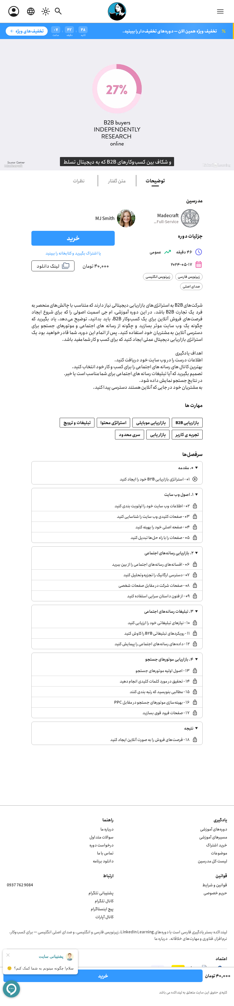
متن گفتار (117, 181)
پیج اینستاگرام (102, 908)
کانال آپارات (104, 916)
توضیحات (155, 181)
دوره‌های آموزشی (213, 829)
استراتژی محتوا (113, 422)
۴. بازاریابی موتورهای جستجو (169, 659)
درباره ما (107, 829)
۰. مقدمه (185, 467)
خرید (73, 238)
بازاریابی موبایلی (151, 422)
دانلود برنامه (103, 861)
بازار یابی (158, 434)
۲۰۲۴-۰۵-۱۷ (187, 264)
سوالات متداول (101, 837)
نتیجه (188, 728)
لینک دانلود (53, 266)
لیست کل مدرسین (212, 861)
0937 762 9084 (20, 884)
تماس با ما (105, 853)
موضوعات (219, 853)
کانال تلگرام (104, 900)
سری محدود (129, 434)
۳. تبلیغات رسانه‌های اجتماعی (168, 611)
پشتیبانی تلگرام (101, 892)
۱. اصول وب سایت (178, 494)
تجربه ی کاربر (187, 434)
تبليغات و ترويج (77, 422)
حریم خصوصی (215, 892)
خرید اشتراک (216, 845)
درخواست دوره (101, 845)
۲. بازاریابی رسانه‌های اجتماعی (168, 552)
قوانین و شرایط (214, 884)
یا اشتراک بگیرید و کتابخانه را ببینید (73, 253)
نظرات (79, 181)
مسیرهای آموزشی (213, 837)
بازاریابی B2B (187, 422)
